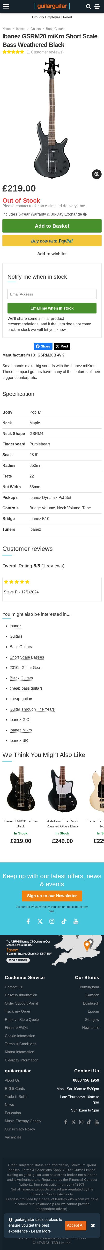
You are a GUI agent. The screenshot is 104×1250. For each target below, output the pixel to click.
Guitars (35, 29)
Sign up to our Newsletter (52, 896)
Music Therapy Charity (23, 1121)
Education (13, 1113)
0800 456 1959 (86, 1080)
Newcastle (90, 1027)
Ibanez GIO (19, 720)
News (9, 1104)
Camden (92, 995)
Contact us (13, 987)
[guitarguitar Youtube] (75, 921)
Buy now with (52, 240)
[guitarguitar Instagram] (51, 921)
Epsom (93, 1011)
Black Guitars (21, 678)
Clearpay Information (21, 1060)
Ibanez (21, 29)
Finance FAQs (16, 1027)
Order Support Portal (21, 1003)
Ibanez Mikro (21, 730)
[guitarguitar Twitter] (40, 921)
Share (46, 346)
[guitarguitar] (52, 6)
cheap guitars (21, 699)
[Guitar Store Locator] (52, 951)
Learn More (41, 1231)
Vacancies (13, 1137)
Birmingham (89, 987)
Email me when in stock (52, 308)
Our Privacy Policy (20, 1129)
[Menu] (14, 6)
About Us (12, 1080)
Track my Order (17, 1011)
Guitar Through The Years (32, 709)
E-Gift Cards (15, 1088)
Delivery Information (21, 995)
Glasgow (92, 1019)
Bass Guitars (55, 29)
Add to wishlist (52, 254)
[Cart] (97, 6)
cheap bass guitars (26, 688)
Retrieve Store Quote (22, 1019)
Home (6, 29)
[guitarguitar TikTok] (63, 921)
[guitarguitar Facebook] (28, 921)
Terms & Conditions (20, 1044)
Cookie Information (20, 1036)
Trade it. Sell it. (16, 1096)
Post (64, 346)
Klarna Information (19, 1052)
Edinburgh (91, 1003)
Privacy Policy (40, 907)
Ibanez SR (19, 740)
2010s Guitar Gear (26, 668)
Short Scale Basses (27, 657)
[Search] (89, 6)
